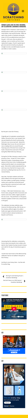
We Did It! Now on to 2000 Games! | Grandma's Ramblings (12, 281)
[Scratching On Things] (13, 19)
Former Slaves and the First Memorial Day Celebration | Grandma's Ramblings (13, 26)
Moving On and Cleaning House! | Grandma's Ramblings (14, 276)
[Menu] (23, 11)
